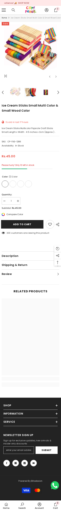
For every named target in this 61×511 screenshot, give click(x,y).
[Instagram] (15, 463)
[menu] (4, 10)
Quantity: (7, 194)
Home (4, 18)
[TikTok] (24, 463)
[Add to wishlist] (50, 224)
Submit (47, 450)
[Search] (13, 10)
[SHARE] (56, 224)
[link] (30, 379)
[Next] (56, 77)
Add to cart (24, 224)
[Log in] (46, 10)
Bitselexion (37, 480)
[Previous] (50, 77)
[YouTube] (33, 463)
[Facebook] (6, 463)
